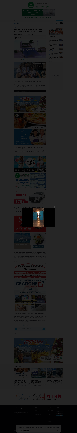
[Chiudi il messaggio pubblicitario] (54, 207)
